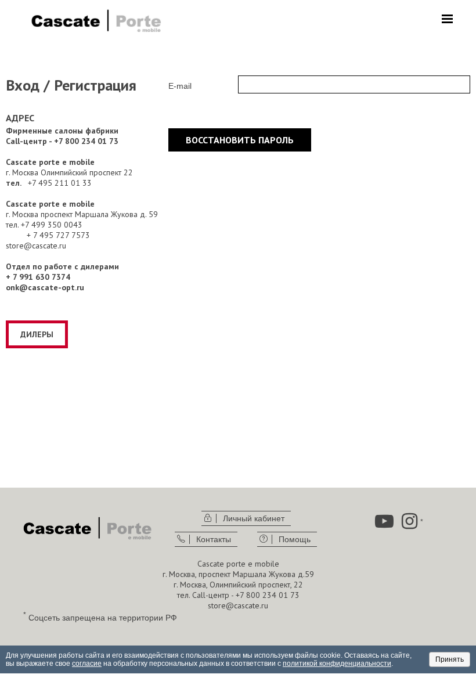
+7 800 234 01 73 (268, 595)
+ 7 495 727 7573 (58, 235)
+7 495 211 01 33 (60, 183)
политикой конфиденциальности (337, 663)
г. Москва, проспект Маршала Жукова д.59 (238, 574)
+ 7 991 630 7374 (38, 277)
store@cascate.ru (36, 245)
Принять (449, 659)
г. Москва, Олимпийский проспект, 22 (238, 584)
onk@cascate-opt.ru (45, 287)
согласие (87, 663)
